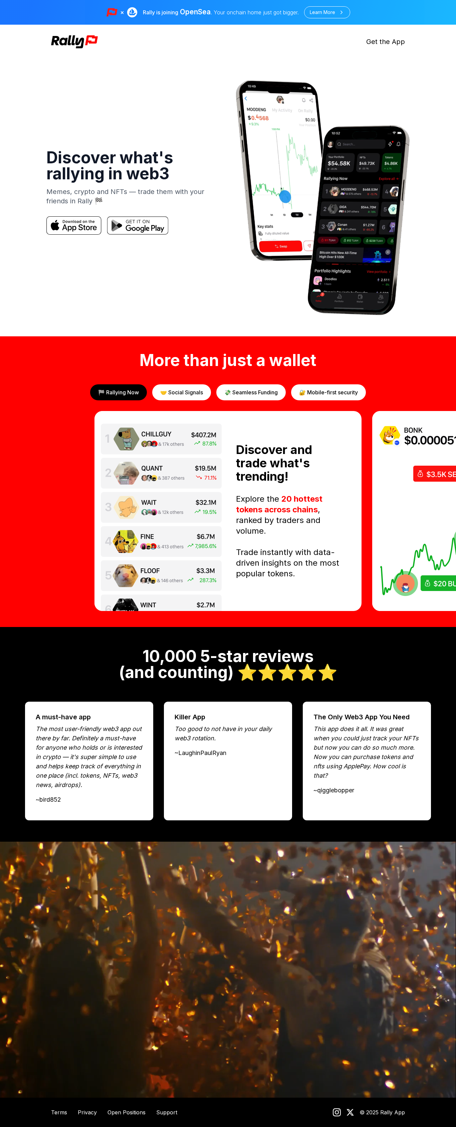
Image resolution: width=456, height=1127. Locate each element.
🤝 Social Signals (181, 392)
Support (166, 1112)
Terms (59, 1112)
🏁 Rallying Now (118, 392)
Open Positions (126, 1112)
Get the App (385, 42)
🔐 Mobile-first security (328, 392)
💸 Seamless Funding (251, 392)
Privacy (87, 1112)
